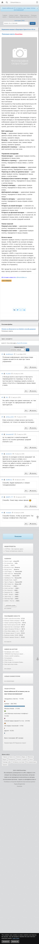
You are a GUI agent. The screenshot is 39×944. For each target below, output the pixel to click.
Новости (11, 757)
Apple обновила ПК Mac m (12, 629)
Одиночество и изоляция (12, 627)
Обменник (30, 757)
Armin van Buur (8, 588)
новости (16, 616)
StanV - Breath (8, 594)
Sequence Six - (8, 592)
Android (18, 757)
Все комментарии (31, 762)
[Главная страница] (2, 2)
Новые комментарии (12, 676)
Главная (5, 757)
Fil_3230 (8, 373)
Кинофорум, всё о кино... (12, 652)
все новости (7, 641)
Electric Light (8, 561)
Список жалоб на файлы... (12, 656)
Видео (23, 757)
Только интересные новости (14, 551)
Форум (4, 759)
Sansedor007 (10, 434)
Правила (5, 764)
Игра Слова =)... (9, 660)
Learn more (15, 938)
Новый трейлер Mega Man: (12, 622)
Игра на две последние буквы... (14, 662)
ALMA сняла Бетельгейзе (12, 618)
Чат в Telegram (6, 280)
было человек (22, 343)
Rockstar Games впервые (12, 620)
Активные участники (18, 762)
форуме (15, 649)
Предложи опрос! (20, 743)
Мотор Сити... (8, 569)
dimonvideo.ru (21, 277)
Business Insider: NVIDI (11, 635)
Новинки (7, 558)
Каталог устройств (22, 759)
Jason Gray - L (8, 596)
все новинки (7, 608)
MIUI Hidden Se (9, 584)
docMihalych (9, 354)
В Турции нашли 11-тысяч (12, 633)
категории (17, 20)
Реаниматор (11, 759)
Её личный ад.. (8, 563)
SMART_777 (9, 497)
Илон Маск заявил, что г (11, 631)
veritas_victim (10, 417)
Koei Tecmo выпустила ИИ (12, 624)
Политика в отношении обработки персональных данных (19, 781)
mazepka (8, 512)
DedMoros (9, 479)
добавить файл (10, 605)
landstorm (9, 454)
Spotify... (7, 565)
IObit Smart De (8, 573)
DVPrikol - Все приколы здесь (14, 549)
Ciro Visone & (8, 590)
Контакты (19, 786)
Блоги (31, 759)
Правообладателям (19, 784)
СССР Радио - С (9, 571)
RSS (23, 20)
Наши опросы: (9, 688)
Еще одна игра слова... (11, 664)
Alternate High (8, 598)
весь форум (7, 668)
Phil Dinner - (8, 586)
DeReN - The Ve (9, 601)
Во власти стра (9, 567)
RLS (7, 397)
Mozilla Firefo (8, 580)
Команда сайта (7, 762)
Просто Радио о (9, 582)
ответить (33, 367)
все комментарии (9, 681)
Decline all (15, 941)
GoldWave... (7, 575)
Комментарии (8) (9, 743)
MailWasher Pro (8, 578)
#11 (2, 354)
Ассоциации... (8, 658)
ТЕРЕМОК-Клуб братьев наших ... (14, 654)
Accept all (6, 941)
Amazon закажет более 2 (12, 637)
